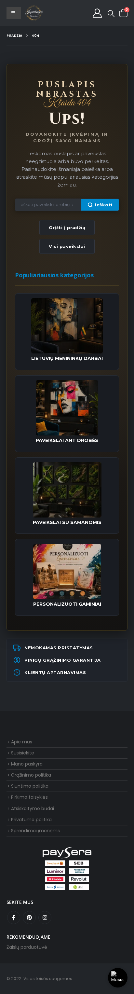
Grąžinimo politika (31, 775)
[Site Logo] (34, 13)
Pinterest (29, 917)
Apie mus (21, 742)
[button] (111, 13)
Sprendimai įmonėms (35, 830)
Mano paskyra (27, 764)
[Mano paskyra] (97, 13)
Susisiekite (22, 753)
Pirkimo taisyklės (29, 797)
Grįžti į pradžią (67, 227)
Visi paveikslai (67, 246)
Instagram (44, 917)
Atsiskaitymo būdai (32, 808)
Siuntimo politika (29, 786)
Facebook (13, 917)
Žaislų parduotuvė (27, 947)
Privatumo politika (31, 819)
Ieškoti (104, 204)
